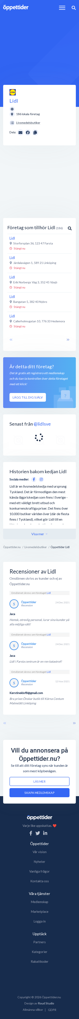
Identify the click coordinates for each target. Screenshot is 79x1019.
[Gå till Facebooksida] (33, 479)
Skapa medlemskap (39, 792)
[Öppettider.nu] (15, 7)
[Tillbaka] (4, 723)
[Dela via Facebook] (28, 132)
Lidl (49, 592)
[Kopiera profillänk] (35, 132)
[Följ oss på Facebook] (30, 833)
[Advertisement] (39, 44)
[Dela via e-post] (20, 132)
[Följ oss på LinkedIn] (45, 833)
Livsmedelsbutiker (28, 122)
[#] (18, 440)
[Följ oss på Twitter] (37, 833)
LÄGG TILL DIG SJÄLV (28, 397)
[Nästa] (74, 723)
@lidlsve (42, 424)
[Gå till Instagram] (40, 479)
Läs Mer (39, 781)
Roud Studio (46, 1003)
